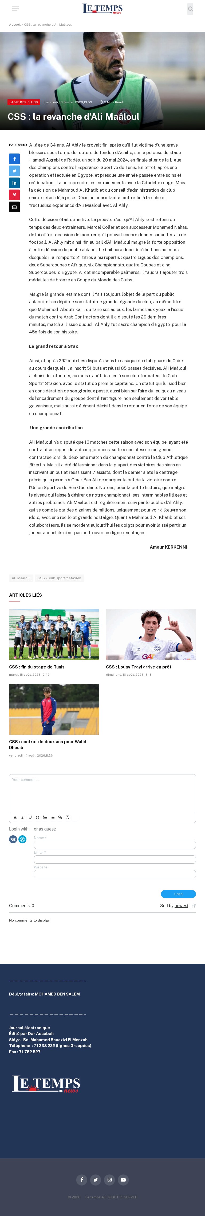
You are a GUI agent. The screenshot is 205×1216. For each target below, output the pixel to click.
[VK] (13, 839)
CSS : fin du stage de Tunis (37, 667)
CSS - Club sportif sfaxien (59, 578)
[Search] (190, 9)
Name (40, 838)
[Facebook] (14, 159)
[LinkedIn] (14, 183)
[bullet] (52, 817)
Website (41, 867)
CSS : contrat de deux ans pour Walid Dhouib (47, 744)
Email (40, 852)
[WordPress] (22, 839)
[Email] (14, 207)
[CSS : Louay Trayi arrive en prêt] (151, 634)
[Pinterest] (14, 195)
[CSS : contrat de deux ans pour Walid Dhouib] (54, 709)
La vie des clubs (24, 102)
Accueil (15, 24)
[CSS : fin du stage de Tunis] (54, 634)
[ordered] (45, 817)
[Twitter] (14, 171)
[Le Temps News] (102, 8)
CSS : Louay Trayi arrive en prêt (139, 667)
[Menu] (15, 9)
